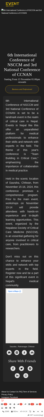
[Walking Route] (24, 352)
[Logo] (12, 4)
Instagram (5, 397)
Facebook (14, 397)
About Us (5, 392)
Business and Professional (22, 89)
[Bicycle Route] (31, 352)
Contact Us (13, 392)
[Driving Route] (9, 352)
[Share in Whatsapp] (25, 375)
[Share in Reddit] (30, 368)
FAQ (21, 392)
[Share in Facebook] (12, 368)
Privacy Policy (7, 394)
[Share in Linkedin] (17, 375)
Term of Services (30, 392)
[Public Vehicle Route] (16, 352)
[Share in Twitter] (21, 368)
